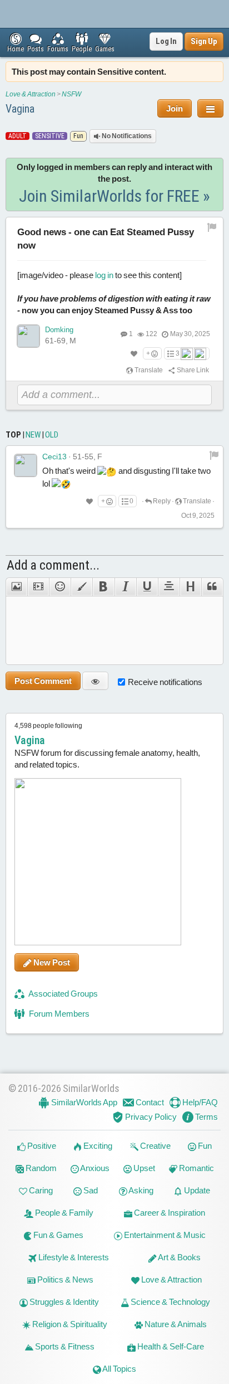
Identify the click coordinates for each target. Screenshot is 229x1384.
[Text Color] (81, 586)
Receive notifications (165, 682)
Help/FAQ (199, 1102)
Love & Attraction (31, 94)
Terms (205, 1116)
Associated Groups (62, 993)
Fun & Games (57, 1235)
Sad (90, 1190)
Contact (149, 1102)
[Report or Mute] (212, 227)
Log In (166, 41)
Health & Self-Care (170, 1346)
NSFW (71, 94)
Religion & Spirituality (69, 1324)
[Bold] (103, 586)
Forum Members (58, 1013)
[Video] (38, 586)
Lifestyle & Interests (73, 1257)
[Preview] (95, 681)
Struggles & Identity (63, 1302)
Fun (204, 1145)
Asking (140, 1190)
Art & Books (179, 1257)
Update (196, 1190)
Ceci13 (54, 456)
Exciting (97, 1145)
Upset (143, 1168)
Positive (41, 1145)
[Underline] (147, 586)
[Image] (16, 586)
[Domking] (28, 336)
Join (174, 108)
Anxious (94, 1168)
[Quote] (212, 586)
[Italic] (125, 586)
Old (51, 435)
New (33, 435)
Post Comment (43, 681)
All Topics (118, 1368)
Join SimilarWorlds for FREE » (114, 196)
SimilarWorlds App (83, 1102)
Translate (148, 370)
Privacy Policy (150, 1116)
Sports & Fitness (63, 1346)
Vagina (20, 108)
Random (40, 1168)
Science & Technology (169, 1302)
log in (104, 275)
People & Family (63, 1212)
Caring (40, 1190)
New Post (51, 962)
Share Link (192, 370)
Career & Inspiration (168, 1212)
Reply (161, 501)
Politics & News (64, 1279)
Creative (154, 1145)
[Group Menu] (210, 108)
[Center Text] (169, 586)
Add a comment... (53, 565)
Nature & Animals (175, 1324)
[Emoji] (60, 586)
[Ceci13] (25, 465)
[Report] (214, 455)
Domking (59, 330)
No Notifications (126, 136)
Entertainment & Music (164, 1235)
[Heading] (190, 586)
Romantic (195, 1168)
